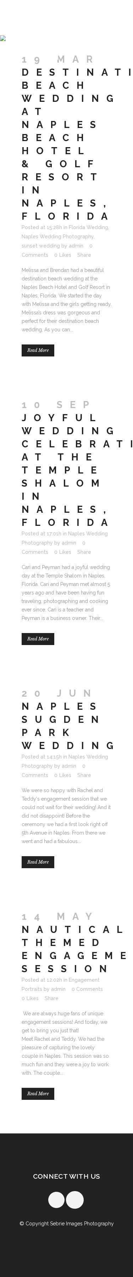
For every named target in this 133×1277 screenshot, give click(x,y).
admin (76, 246)
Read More (38, 350)
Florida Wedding (88, 227)
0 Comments (87, 989)
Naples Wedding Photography (58, 236)
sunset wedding (41, 246)
